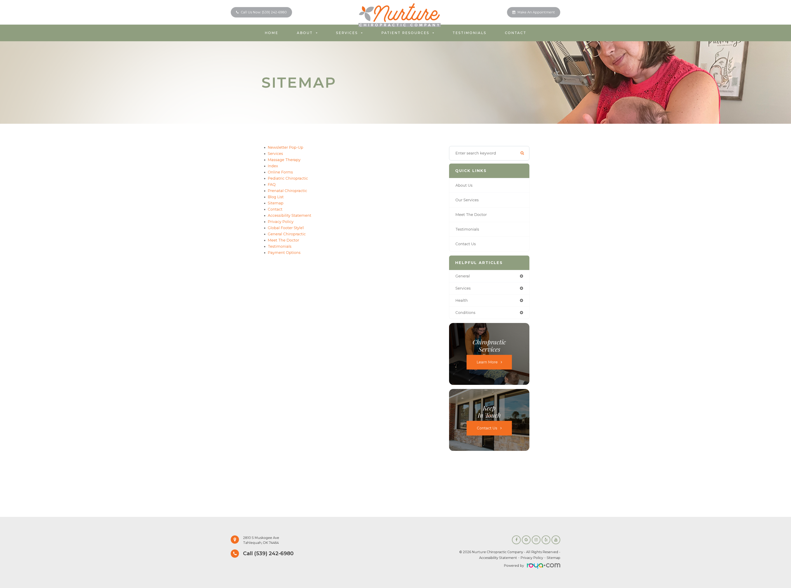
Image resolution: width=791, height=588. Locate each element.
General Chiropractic (287, 234)
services (463, 288)
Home (271, 33)
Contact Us (465, 244)
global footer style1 (286, 228)
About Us (464, 185)
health (461, 300)
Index (273, 166)
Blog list (276, 197)
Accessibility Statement (498, 558)
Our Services (467, 200)
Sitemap (553, 558)
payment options (284, 252)
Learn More (487, 362)
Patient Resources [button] (405, 33)
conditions (465, 312)
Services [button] (347, 33)
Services (275, 153)
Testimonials (469, 33)
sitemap (275, 203)
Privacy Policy (532, 558)
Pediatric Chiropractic (288, 178)
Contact (515, 33)
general (462, 276)
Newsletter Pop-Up (285, 147)
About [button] (305, 33)
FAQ (272, 184)
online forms (280, 172)
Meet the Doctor (283, 240)
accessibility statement (289, 215)
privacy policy (281, 221)
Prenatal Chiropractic (287, 191)
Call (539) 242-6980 (268, 553)
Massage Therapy (284, 160)
